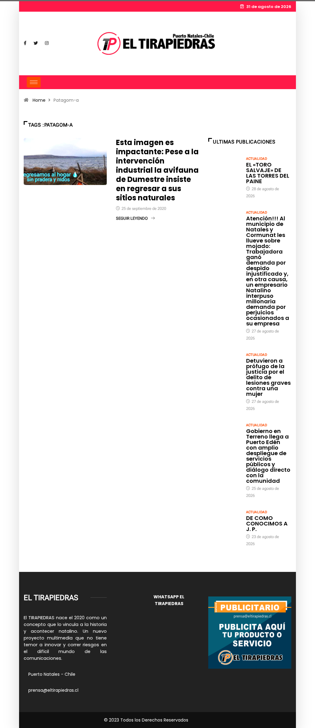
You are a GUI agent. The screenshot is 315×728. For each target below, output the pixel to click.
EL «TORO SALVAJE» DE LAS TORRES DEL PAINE (267, 173)
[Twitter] (36, 43)
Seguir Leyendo (132, 218)
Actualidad (256, 159)
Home (39, 100)
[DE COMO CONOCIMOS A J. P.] (224, 520)
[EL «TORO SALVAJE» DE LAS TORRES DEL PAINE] (224, 167)
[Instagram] (47, 43)
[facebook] (25, 43)
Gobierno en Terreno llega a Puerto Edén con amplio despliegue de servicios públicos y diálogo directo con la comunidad (268, 456)
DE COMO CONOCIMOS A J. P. (267, 523)
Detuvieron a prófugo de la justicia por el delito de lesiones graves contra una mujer (268, 377)
